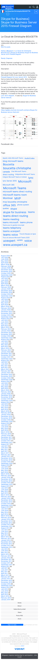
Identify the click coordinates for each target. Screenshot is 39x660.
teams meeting (11, 219)
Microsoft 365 (8, 185)
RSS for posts (5, 47)
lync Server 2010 (10, 181)
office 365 (9, 205)
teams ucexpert (11, 231)
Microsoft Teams (14, 188)
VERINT (22, 645)
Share (19, 612)
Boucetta (8, 164)
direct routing (8, 174)
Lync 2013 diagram (7, 95)
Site (30, 7)
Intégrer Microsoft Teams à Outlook (15, 177)
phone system (23, 205)
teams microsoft (10, 222)
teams (31, 212)
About (19, 606)
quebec (6, 208)
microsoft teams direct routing (17, 191)
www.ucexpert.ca (15, 244)
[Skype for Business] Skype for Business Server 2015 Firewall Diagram (19, 22)
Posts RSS (19, 615)
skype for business (14, 212)
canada (6, 171)
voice (28, 240)
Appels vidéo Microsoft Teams (13, 158)
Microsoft (24, 181)
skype (13, 208)
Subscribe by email (19, 609)
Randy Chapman (6, 58)
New (36, 11)
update (20, 240)
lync (30, 177)
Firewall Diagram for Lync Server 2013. (14, 77)
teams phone (26, 222)
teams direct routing (15, 215)
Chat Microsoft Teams (18, 171)
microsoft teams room (15, 194)
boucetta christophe (17, 168)
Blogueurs (10, 51)
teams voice (10, 234)
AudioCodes (30, 158)
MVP (17, 198)
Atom (19, 619)
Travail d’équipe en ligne (27, 234)
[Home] (7, 7)
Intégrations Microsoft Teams (25, 174)
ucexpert (9, 240)
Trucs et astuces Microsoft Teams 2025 (16, 237)
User (37, 7)
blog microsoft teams (13, 161)
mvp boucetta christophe (15, 202)
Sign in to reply (12, 624)
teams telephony (12, 227)
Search (33, 7)
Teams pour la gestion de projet (13, 225)
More (7, 14)
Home (3, 51)
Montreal (8, 198)
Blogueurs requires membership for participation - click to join (19, 656)
